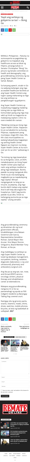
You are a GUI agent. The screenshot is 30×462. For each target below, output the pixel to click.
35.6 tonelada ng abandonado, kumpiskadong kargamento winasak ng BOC (14, 349)
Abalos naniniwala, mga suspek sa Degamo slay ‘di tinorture (6, 329)
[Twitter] (6, 30)
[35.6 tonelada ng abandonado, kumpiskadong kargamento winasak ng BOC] (15, 343)
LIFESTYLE (5, 455)
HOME (6, 453)
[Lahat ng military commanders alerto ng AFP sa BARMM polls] (24, 343)
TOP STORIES (10, 14)
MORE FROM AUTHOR (20, 337)
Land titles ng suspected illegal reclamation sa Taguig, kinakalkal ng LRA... (19, 424)
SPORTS (24, 453)
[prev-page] (14, 354)
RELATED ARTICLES (9, 337)
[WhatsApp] (14, 30)
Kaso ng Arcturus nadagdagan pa (24, 327)
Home (2, 11)
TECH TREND (12, 455)
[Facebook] (2, 30)
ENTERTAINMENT (16, 453)
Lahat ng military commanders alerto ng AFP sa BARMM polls (24, 348)
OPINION (18, 455)
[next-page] (16, 354)
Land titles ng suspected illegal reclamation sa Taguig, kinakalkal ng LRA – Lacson (4, 349)
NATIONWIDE (7, 11)
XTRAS (15, 457)
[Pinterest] (10, 30)
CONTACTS (24, 455)
